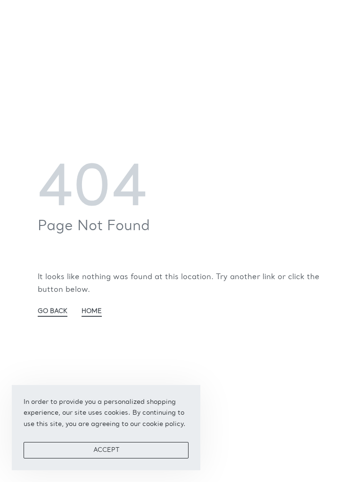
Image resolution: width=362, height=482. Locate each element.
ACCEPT (106, 450)
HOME (92, 311)
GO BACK (52, 311)
